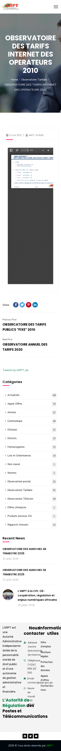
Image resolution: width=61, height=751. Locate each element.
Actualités (31, 395)
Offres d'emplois (31, 507)
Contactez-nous (47, 687)
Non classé (31, 464)
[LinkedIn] (35, 304)
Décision (31, 429)
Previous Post (9, 319)
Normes (31, 473)
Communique (31, 421)
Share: (6, 305)
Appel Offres (31, 403)
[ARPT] (11, 7)
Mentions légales (46, 654)
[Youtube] (36, 736)
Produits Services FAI (31, 516)
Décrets (31, 438)
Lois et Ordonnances (31, 455)
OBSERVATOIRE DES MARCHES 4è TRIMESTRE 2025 (24, 551)
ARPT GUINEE (36, 135)
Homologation (31, 447)
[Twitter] (22, 304)
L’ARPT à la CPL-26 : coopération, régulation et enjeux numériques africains (37, 595)
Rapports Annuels (31, 524)
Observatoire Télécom (31, 498)
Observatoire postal (31, 481)
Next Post (7, 339)
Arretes (31, 412)
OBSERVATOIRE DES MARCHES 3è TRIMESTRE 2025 (24, 572)
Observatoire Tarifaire (34, 79)
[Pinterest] (28, 304)
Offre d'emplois (46, 644)
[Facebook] (15, 304)
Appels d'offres (45, 678)
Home (14, 79)
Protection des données (47, 666)
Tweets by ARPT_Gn (15, 370)
